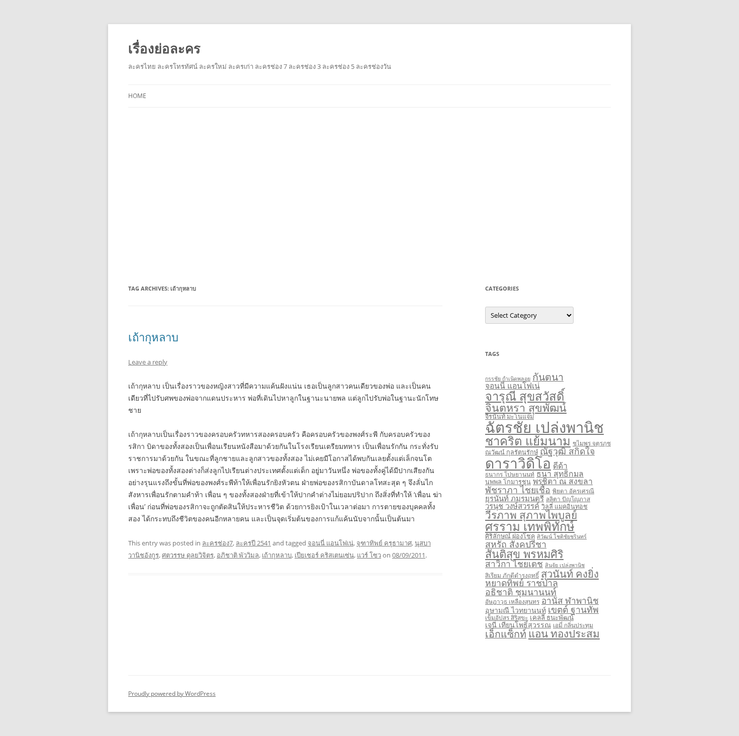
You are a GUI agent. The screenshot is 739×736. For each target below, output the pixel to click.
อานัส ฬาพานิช (570, 600)
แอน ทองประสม (564, 633)
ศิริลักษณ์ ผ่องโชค (510, 536)
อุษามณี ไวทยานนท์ (515, 610)
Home (137, 95)
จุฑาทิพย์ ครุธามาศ (384, 542)
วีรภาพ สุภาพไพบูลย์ (531, 515)
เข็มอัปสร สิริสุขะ (506, 617)
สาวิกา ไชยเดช (514, 564)
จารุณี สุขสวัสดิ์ (525, 396)
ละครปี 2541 (253, 542)
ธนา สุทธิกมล (560, 473)
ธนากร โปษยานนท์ (509, 474)
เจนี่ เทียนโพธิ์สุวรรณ (518, 624)
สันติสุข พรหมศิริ (524, 553)
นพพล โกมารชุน (508, 482)
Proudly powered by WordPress (172, 693)
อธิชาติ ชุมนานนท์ (521, 592)
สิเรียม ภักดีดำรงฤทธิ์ (512, 575)
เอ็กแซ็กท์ (505, 633)
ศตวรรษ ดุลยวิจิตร (188, 555)
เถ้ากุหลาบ (153, 336)
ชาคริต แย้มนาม (528, 440)
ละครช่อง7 (217, 542)
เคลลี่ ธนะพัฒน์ (552, 617)
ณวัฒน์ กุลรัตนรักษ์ (511, 452)
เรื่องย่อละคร (164, 48)
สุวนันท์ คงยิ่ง (570, 574)
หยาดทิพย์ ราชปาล (521, 583)
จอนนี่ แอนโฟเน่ (330, 542)
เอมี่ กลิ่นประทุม (573, 625)
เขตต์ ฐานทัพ (573, 609)
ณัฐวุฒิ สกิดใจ (567, 451)
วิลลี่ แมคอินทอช (564, 506)
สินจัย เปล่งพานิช (565, 565)
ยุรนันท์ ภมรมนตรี (514, 498)
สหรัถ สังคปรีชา (515, 544)
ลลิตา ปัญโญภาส (568, 499)
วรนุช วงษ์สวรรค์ (512, 506)
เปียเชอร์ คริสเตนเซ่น (324, 555)
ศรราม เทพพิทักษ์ (530, 526)
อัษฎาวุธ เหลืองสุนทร (512, 601)
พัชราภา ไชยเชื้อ (517, 490)
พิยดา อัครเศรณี (573, 491)
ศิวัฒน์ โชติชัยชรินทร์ (562, 536)
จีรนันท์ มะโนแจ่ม (509, 416)
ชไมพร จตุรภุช (592, 443)
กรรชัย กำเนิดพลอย (507, 378)
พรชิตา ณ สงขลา (563, 481)
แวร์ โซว (369, 555)
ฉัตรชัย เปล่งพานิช (544, 427)
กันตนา (548, 377)
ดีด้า (560, 465)
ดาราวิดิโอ (518, 463)
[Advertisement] (369, 195)
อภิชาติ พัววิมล (238, 555)
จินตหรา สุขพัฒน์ (526, 407)
